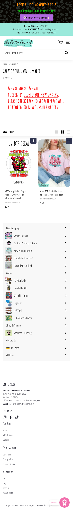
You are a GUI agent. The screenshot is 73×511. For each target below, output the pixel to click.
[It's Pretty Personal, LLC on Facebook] (11, 417)
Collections (12, 63)
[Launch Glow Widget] (64, 502)
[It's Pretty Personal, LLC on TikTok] (17, 417)
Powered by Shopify (44, 505)
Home (5, 63)
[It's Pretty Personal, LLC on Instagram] (4, 417)
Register (6, 487)
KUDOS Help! (8, 492)
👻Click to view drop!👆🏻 (36, 17)
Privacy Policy (8, 459)
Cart (4, 478)
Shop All (6, 439)
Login (5, 483)
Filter (11, 131)
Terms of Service (9, 463)
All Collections (8, 435)
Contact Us (7, 454)
